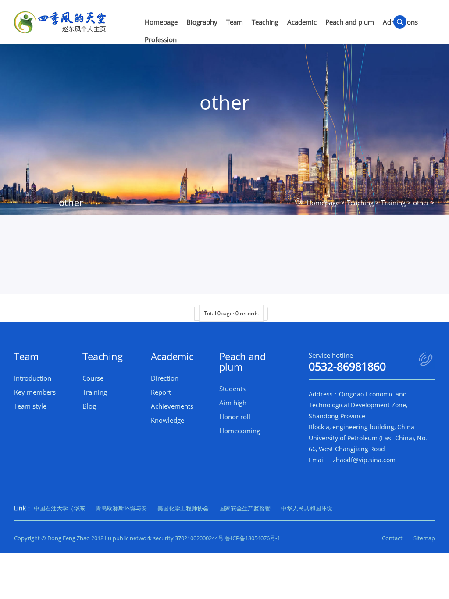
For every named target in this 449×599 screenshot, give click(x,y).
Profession (161, 39)
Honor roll (234, 416)
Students (232, 388)
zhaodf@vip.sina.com (364, 460)
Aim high (232, 402)
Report (161, 392)
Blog (89, 406)
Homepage (161, 22)
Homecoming (239, 430)
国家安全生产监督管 (245, 508)
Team (234, 22)
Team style (30, 406)
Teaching (265, 22)
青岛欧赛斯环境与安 (121, 508)
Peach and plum (349, 22)
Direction (164, 378)
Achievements (172, 406)
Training (393, 202)
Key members (35, 392)
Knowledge (167, 420)
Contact (392, 538)
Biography (201, 22)
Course (92, 378)
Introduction (32, 378)
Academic (302, 22)
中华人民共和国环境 (306, 508)
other (421, 202)
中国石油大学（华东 (59, 508)
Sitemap (424, 538)
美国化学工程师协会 (183, 508)
